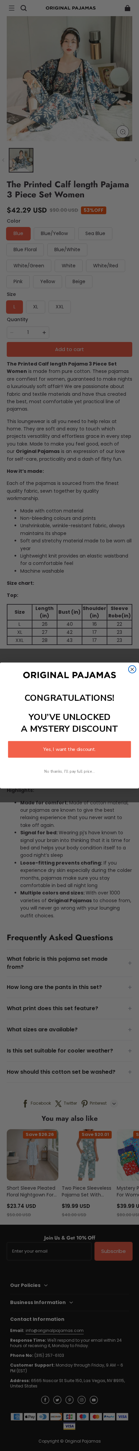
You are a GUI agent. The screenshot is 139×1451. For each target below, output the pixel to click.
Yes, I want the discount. (69, 749)
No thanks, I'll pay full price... (69, 771)
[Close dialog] (132, 669)
